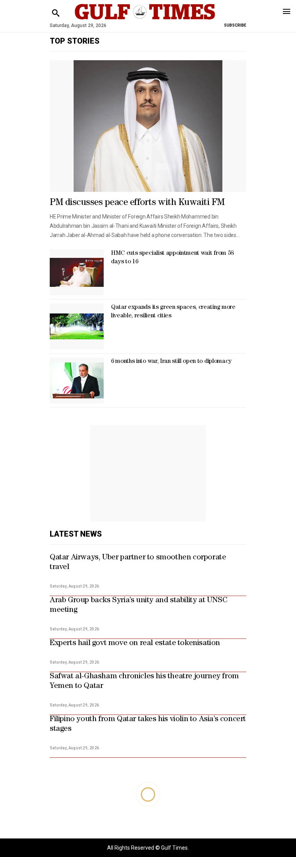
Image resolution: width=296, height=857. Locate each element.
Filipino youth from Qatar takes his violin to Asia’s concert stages (148, 724)
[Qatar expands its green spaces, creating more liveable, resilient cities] (77, 326)
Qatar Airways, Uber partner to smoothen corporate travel (138, 562)
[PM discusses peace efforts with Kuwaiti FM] (148, 126)
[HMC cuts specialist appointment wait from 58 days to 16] (77, 272)
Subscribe (235, 25)
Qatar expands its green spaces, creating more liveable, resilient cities (173, 312)
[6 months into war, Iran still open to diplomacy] (77, 380)
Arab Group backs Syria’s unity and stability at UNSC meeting (138, 605)
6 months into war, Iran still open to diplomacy (171, 362)
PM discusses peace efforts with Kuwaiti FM (137, 203)
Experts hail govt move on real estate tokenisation (135, 643)
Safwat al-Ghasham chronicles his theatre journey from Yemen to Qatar (144, 681)
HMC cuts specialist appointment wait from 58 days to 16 (172, 258)
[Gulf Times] (145, 19)
